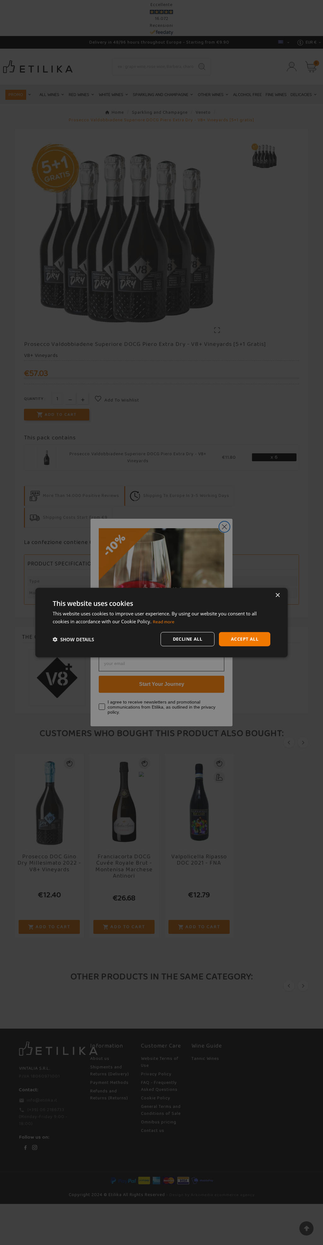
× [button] (277, 595)
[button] (73, 639)
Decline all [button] (187, 639)
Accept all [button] (244, 639)
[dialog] (161, 622)
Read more (163, 622)
